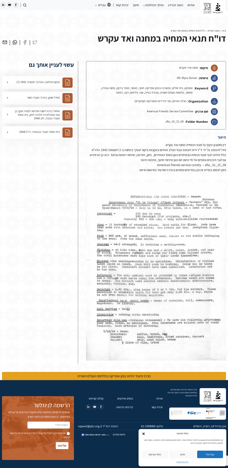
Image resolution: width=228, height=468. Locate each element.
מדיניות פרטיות (182, 462)
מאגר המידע (175, 5)
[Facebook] (25, 42)
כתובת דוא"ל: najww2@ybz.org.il (98, 426)
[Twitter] (35, 42)
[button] (143, 433)
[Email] (5, 42)
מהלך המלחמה (154, 5)
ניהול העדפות (155, 454)
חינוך (136, 5)
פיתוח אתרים (118, 434)
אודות (191, 5)
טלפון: (152, 426)
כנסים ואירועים (125, 398)
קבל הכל (210, 454)
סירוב (182, 454)
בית (224, 30)
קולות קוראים (96, 398)
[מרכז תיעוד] (212, 5)
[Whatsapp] (15, 42)
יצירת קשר (122, 5)
